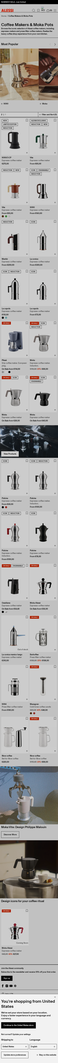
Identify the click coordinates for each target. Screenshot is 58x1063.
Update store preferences (15, 1055)
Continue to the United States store (18, 1025)
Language (35, 1039)
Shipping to (7, 1039)
